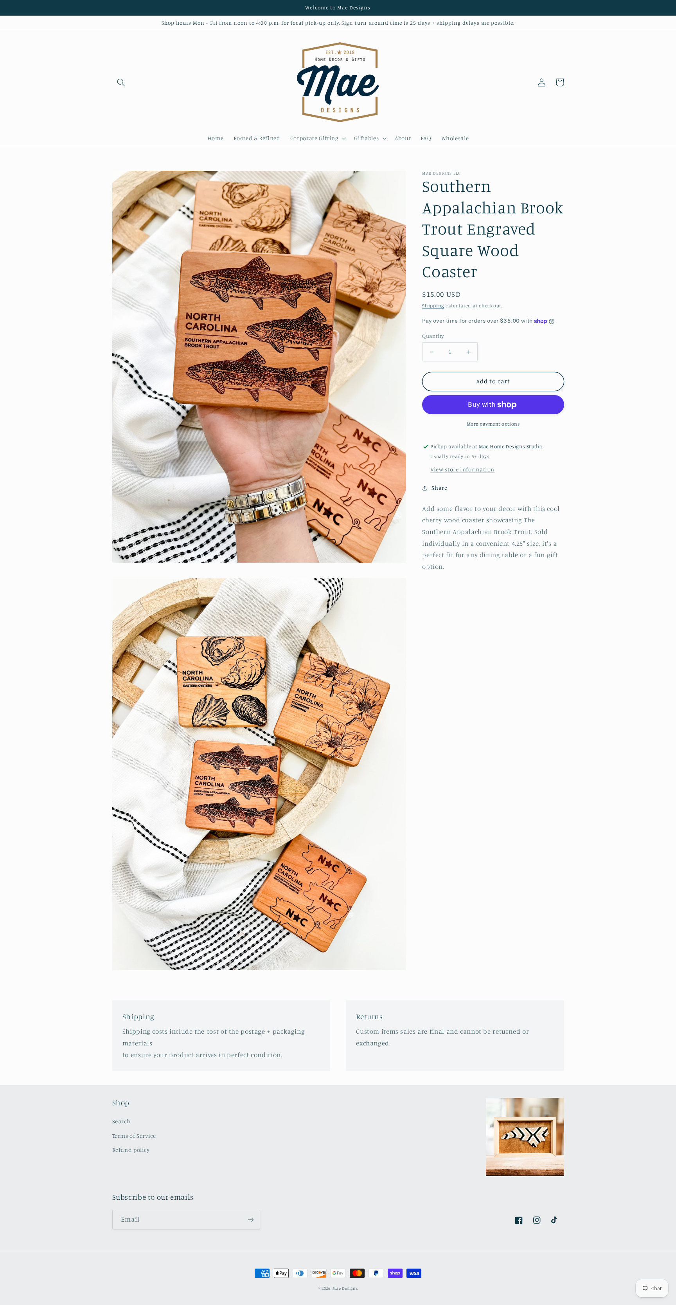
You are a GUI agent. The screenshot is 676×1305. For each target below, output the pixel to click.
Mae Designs (345, 1288)
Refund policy (131, 1149)
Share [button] (439, 487)
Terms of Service (134, 1135)
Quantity (433, 336)
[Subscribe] (250, 1219)
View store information (462, 469)
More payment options (493, 424)
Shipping (433, 306)
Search (121, 1121)
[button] (121, 82)
